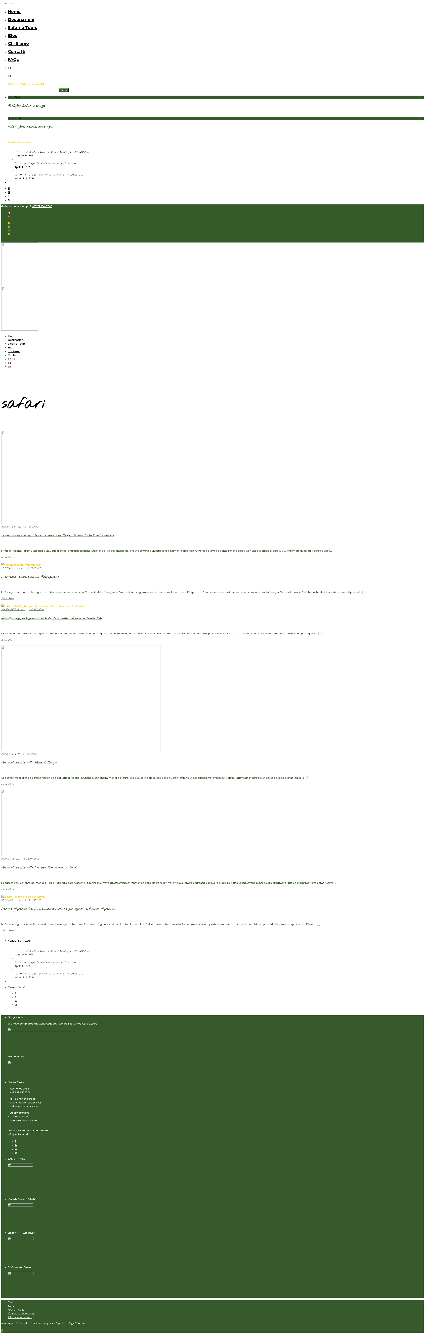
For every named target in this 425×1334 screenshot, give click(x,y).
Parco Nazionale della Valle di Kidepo (29, 763)
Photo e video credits (20, 1317)
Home (14, 11)
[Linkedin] (9, 196)
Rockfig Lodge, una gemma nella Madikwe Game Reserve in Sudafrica (51, 618)
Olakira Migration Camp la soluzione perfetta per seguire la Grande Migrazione (58, 909)
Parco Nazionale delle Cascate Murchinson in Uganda (40, 868)
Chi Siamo (18, 43)
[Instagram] (9, 200)
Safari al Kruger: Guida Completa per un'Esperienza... (46, 163)
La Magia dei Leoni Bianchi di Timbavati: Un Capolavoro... (49, 175)
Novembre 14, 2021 (13, 609)
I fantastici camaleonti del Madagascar (30, 577)
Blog (13, 35)
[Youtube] (9, 192)
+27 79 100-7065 (42, 206)
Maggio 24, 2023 (11, 527)
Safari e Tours (22, 27)
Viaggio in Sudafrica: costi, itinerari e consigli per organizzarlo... (51, 152)
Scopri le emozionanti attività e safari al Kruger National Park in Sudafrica (57, 536)
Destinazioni (21, 19)
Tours (11, 1306)
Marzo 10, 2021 (10, 859)
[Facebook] (15, 993)
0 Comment (33, 527)
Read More (7, 557)
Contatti (16, 51)
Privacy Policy (16, 1310)
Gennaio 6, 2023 (11, 568)
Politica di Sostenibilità (21, 1313)
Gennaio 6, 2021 (11, 900)
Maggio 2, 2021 (10, 754)
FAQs (13, 59)
